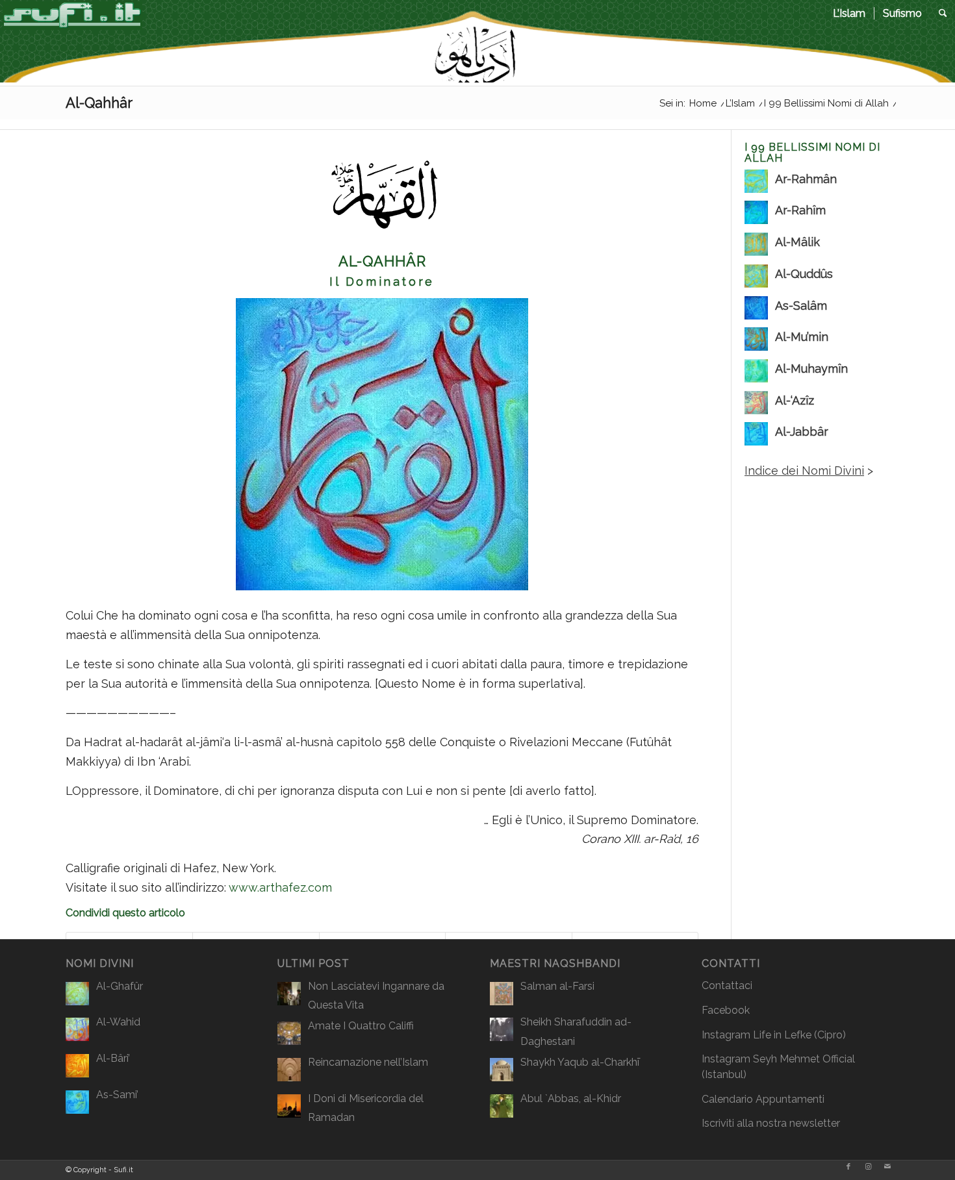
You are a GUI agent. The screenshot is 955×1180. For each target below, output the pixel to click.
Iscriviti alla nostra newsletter (771, 1123)
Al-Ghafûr (119, 986)
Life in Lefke (782, 1035)
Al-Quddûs (804, 274)
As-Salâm (801, 305)
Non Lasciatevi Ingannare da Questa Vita (376, 996)
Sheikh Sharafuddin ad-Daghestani (575, 1032)
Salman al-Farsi (557, 986)
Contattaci (727, 985)
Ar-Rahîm (800, 210)
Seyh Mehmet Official (804, 1059)
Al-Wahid (118, 1022)
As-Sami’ (117, 1094)
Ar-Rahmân (806, 179)
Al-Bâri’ (113, 1058)
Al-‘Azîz (794, 400)
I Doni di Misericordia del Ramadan (366, 1108)
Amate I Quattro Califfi (361, 1026)
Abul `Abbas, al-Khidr (570, 1098)
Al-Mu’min (801, 337)
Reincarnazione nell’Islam (368, 1062)
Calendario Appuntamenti (763, 1099)
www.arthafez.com (280, 887)
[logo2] (72, 42)
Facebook (726, 1010)
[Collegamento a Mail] (887, 1167)
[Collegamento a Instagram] (868, 1167)
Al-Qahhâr (99, 102)
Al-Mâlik (797, 242)
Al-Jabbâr (801, 431)
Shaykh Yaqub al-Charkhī (579, 1062)
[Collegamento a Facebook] (848, 1167)
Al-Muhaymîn (811, 368)
